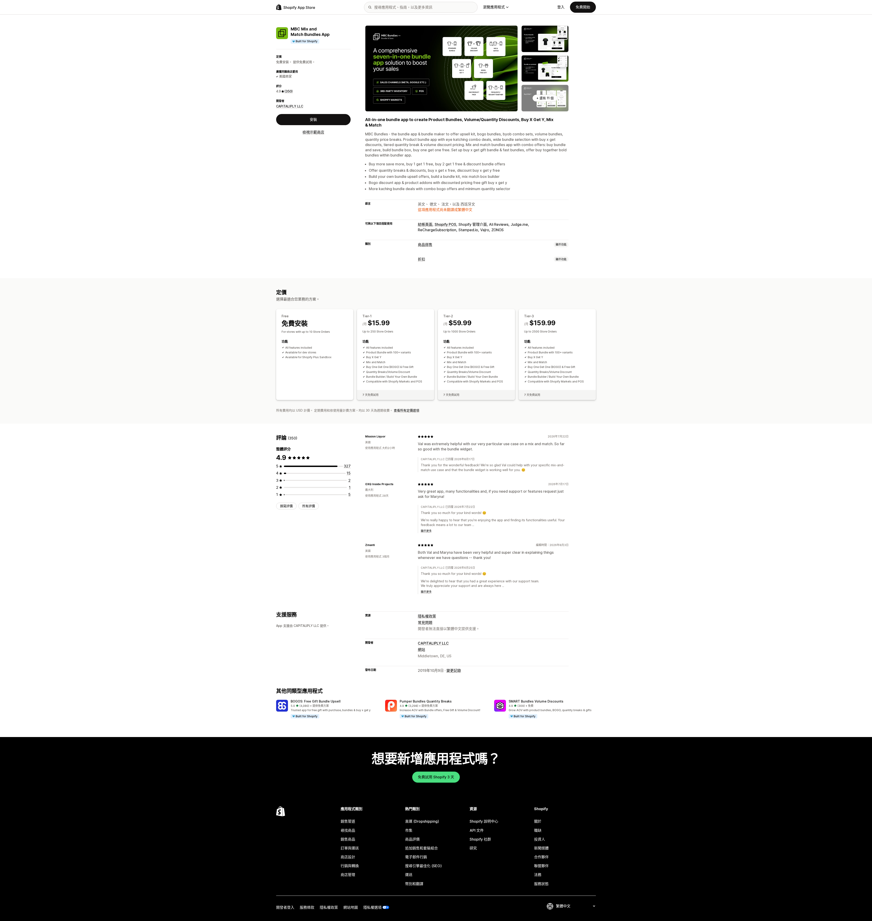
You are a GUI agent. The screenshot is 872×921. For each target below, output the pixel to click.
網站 (421, 649)
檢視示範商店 (313, 132)
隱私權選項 (372, 907)
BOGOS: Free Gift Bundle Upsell (316, 701)
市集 (408, 830)
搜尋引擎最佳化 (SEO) (423, 866)
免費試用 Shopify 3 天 (436, 777)
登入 (561, 7)
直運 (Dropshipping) (422, 821)
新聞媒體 (541, 848)
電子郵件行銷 (416, 857)
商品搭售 (425, 244)
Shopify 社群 (480, 839)
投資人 (539, 839)
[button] (327, 709)
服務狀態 (541, 883)
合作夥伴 (541, 857)
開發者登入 (285, 907)
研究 (473, 848)
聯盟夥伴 (541, 866)
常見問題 (425, 622)
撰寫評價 (286, 506)
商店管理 (348, 874)
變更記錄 (453, 670)
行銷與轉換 (350, 866)
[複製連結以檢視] (388, 436)
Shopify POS (445, 224)
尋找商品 (348, 830)
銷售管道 (348, 821)
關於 (537, 821)
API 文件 (477, 830)
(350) (289, 91)
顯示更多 (426, 531)
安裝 (313, 119)
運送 (408, 874)
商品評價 (412, 839)
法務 (537, 874)
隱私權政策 (427, 616)
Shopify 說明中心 (484, 821)
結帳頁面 (425, 224)
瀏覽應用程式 (494, 7)
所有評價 (308, 506)
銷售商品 (348, 839)
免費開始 (583, 7)
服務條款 (307, 907)
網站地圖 (350, 907)
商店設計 (348, 857)
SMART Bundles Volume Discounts (536, 701)
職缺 (537, 830)
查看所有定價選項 (406, 410)
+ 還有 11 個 (545, 98)
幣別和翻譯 (414, 883)
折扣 (421, 259)
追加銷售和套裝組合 (421, 848)
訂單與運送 (350, 848)
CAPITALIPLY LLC (289, 106)
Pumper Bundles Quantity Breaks (426, 701)
